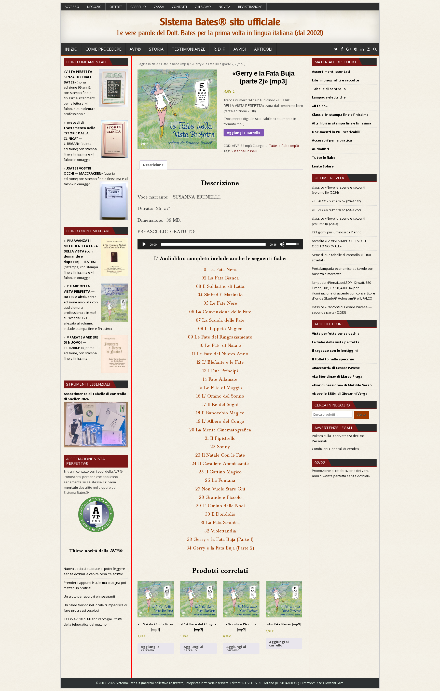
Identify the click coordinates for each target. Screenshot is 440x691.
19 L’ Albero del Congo (220, 421)
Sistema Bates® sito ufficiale (220, 22)
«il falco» (320, 106)
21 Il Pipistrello (220, 438)
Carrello (138, 6)
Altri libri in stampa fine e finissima (341, 123)
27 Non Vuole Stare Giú (220, 489)
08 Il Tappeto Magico (220, 329)
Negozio (94, 6)
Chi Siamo (203, 6)
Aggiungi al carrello (243, 132)
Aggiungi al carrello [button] (150, 648)
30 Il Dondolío (220, 514)
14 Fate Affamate (220, 379)
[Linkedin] (362, 49)
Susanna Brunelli (244, 151)
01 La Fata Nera (220, 269)
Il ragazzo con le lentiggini (335, 350)
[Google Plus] (348, 49)
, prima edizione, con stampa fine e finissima (80, 353)
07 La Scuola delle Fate (220, 320)
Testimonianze (188, 49)
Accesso (72, 6)
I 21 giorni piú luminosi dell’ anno (337, 232)
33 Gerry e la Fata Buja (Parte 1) (220, 539)
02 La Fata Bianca (220, 278)
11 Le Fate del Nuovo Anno (220, 354)
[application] (220, 244)
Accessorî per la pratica (332, 140)
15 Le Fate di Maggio (220, 388)
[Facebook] (342, 49)
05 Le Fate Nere (220, 303)
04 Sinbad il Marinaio (220, 295)
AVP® (135, 49)
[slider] (213, 244)
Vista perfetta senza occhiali (337, 333)
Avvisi (239, 49)
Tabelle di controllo (329, 89)
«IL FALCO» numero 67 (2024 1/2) (336, 201)
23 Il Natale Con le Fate (220, 455)
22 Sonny (220, 447)
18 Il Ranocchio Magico (220, 413)
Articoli (263, 49)
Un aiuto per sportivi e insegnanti (89, 596)
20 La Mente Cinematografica (220, 430)
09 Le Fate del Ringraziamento (220, 337)
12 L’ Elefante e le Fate (220, 362)
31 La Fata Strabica (220, 522)
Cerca (361, 414)
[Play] (144, 244)
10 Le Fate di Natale (220, 345)
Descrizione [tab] (153, 164)
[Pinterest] (355, 49)
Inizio (71, 49)
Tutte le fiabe (323, 157)
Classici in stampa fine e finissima (340, 114)
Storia (156, 49)
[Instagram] (368, 49)
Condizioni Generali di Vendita (335, 448)
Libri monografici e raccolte (335, 80)
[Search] (375, 49)
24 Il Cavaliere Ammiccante (220, 463)
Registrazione (250, 6)
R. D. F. (219, 49)
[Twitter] (336, 49)
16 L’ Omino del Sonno (220, 396)
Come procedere (103, 49)
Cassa (159, 6)
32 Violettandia (220, 531)
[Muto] (282, 244)
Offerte (115, 6)
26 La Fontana (220, 480)
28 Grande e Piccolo (220, 497)
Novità (224, 6)
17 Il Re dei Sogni (220, 404)
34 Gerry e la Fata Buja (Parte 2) (220, 548)
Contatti (179, 6)
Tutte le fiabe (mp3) (175, 64)
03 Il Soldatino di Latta (220, 286)
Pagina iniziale (148, 64)
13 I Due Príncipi (220, 371)
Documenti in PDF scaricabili (336, 132)
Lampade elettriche (329, 97)
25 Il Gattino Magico (220, 472)
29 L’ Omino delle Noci (220, 506)
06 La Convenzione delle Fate (220, 312)
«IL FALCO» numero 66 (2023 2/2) (336, 209)
